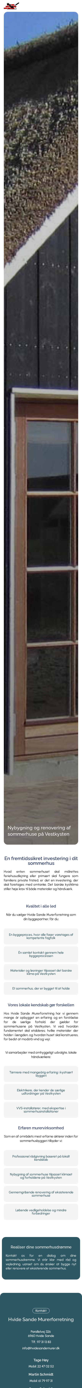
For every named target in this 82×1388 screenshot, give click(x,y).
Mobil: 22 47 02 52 (41, 1366)
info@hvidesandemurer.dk (41, 1348)
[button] (75, 6)
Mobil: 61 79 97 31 (41, 1381)
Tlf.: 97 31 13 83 (41, 1342)
